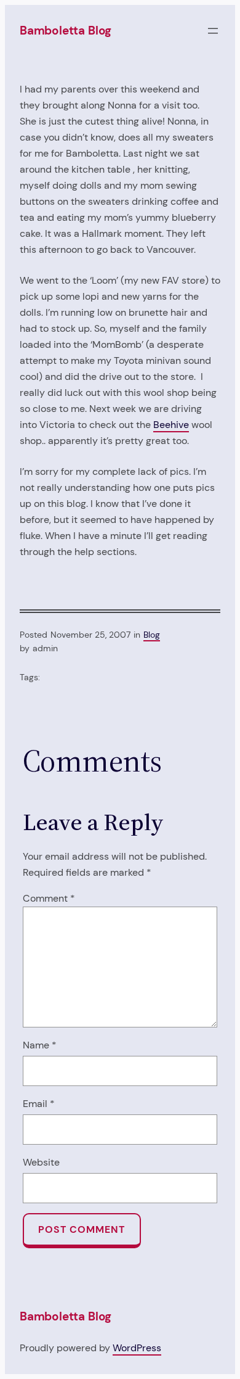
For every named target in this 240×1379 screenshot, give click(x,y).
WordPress (137, 1347)
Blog (151, 634)
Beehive (171, 424)
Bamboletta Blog (65, 30)
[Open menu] (213, 30)
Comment (49, 898)
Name (40, 1045)
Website (41, 1162)
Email (39, 1103)
